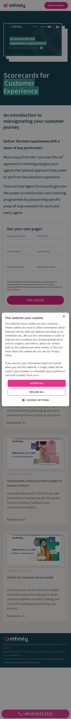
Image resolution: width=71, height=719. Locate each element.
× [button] (63, 316)
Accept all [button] (36, 383)
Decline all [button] (36, 392)
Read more (32, 375)
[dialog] (35, 359)
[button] (35, 400)
